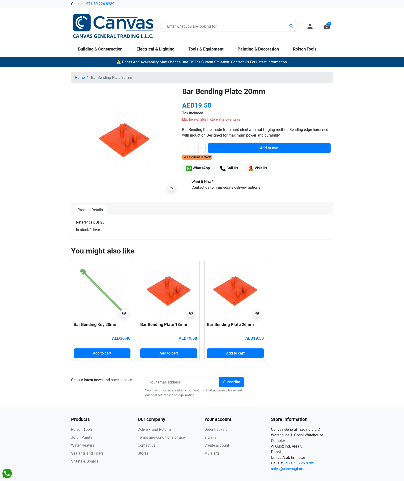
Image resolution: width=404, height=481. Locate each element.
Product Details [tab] (90, 210)
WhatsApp (201, 168)
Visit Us (260, 168)
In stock (82, 230)
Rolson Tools (82, 429)
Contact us (146, 445)
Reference (84, 222)
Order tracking (215, 429)
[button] (327, 26)
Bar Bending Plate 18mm (163, 324)
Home (80, 77)
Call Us (232, 168)
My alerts (212, 453)
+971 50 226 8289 (99, 4)
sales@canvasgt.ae (287, 469)
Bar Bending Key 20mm (96, 324)
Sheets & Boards (84, 461)
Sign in (210, 437)
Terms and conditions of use (161, 437)
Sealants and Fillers (87, 453)
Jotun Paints (81, 437)
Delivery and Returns (155, 429)
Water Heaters (82, 445)
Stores (143, 453)
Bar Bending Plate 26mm (230, 324)
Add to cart (269, 148)
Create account (216, 445)
